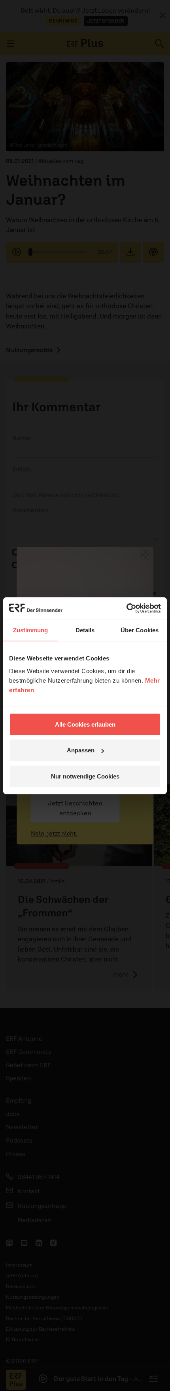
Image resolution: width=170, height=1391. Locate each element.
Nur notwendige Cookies (85, 776)
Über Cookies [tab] (140, 630)
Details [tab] (85, 630)
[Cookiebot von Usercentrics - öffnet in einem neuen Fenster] (126, 608)
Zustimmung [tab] (30, 630)
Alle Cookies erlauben (85, 724)
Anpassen (80, 750)
